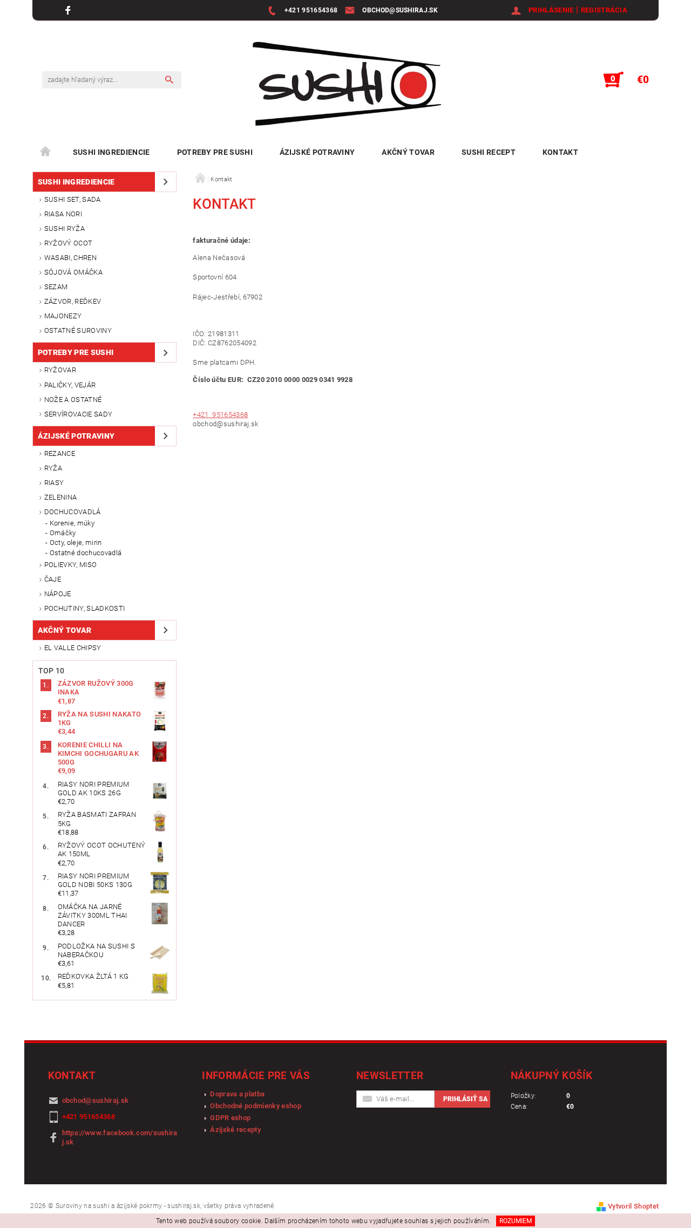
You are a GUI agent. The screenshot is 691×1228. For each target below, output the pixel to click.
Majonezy (63, 316)
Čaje (52, 579)
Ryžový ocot (68, 243)
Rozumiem (515, 1221)
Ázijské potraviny (317, 152)
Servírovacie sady (78, 414)
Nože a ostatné (72, 399)
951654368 (229, 415)
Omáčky (63, 533)
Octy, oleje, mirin (76, 542)
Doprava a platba (237, 1094)
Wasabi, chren (70, 258)
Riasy (54, 483)
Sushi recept (489, 152)
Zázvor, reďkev (72, 301)
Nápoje (57, 594)
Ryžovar (60, 370)
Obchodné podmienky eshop (255, 1106)
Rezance (59, 453)
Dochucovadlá (72, 512)
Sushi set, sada (72, 199)
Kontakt (560, 152)
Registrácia (604, 10)
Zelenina (60, 497)
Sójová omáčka (73, 272)
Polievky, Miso (70, 565)
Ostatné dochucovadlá (85, 553)
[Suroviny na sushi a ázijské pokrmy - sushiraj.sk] (341, 85)
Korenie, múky (72, 523)
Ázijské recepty (235, 1129)
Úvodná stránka (45, 152)
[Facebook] (69, 10)
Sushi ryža (64, 228)
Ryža (53, 468)
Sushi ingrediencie (111, 152)
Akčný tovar (408, 152)
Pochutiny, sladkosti (84, 608)
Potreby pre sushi (215, 152)
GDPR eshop (230, 1118)
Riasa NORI (63, 214)
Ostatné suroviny (78, 330)
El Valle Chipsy (72, 648)
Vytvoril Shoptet (633, 1206)
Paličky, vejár (70, 385)
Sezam (56, 287)
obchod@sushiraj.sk (95, 1100)
